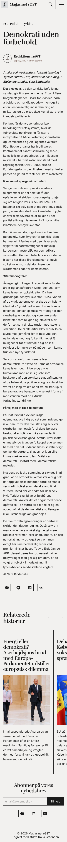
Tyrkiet (27, 24)
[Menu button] (61, 4)
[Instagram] (45, 813)
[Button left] (50, 618)
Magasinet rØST (39, 833)
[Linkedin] (33, 813)
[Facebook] (22, 813)
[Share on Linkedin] (30, 587)
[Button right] (60, 618)
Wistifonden (51, 837)
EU (5, 24)
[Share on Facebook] (7, 587)
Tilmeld (55, 801)
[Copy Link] (41, 587)
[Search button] (51, 4)
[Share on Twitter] (18, 587)
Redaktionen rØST (27, 56)
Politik (14, 24)
